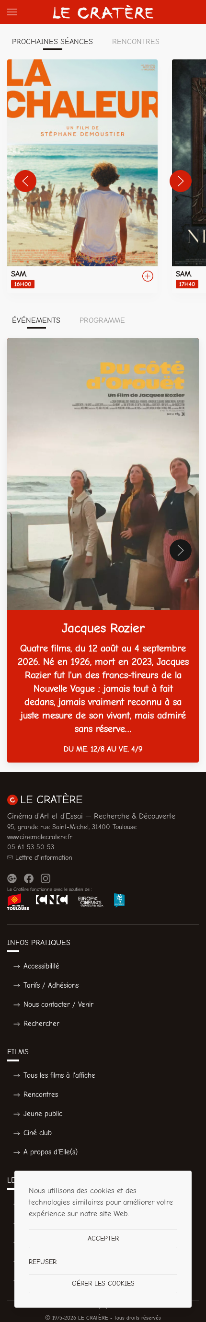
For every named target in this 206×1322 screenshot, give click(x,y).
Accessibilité (41, 966)
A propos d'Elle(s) (50, 1152)
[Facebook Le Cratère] (29, 878)
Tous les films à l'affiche (59, 1075)
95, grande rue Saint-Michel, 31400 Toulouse (72, 827)
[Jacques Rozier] (103, 550)
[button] (12, 12)
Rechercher (41, 1023)
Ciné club (37, 1132)
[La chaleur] (82, 176)
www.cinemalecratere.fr (39, 837)
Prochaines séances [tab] (52, 41)
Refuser (43, 1262)
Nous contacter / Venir (58, 1004)
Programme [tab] (102, 320)
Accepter (103, 1238)
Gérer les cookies (103, 1283)
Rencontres (40, 1094)
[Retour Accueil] (103, 12)
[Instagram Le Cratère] (45, 878)
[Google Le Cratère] (12, 878)
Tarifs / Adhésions (51, 985)
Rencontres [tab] (136, 41)
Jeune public (42, 1113)
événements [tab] (36, 320)
